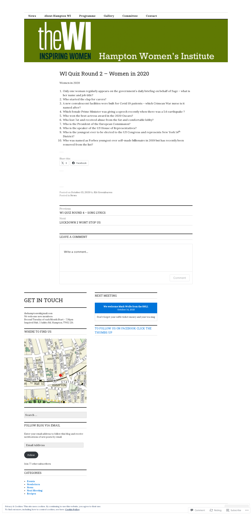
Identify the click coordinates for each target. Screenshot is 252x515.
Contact (151, 15)
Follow (31, 455)
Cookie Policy (72, 509)
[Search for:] (55, 415)
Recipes (31, 493)
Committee (130, 15)
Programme (87, 15)
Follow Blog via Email (42, 425)
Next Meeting (34, 490)
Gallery (109, 15)
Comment (179, 278)
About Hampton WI (57, 15)
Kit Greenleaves (103, 192)
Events (31, 481)
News (32, 15)
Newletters (33, 484)
